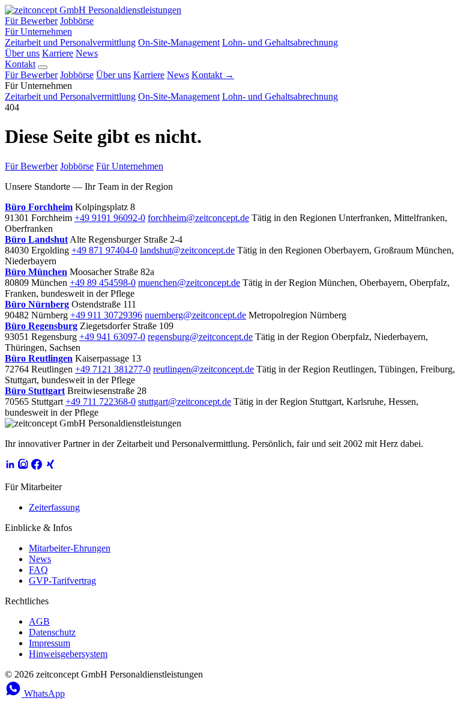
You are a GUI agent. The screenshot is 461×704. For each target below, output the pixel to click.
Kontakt (20, 64)
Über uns (22, 53)
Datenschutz (52, 632)
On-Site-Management (179, 42)
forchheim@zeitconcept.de (198, 218)
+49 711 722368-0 (100, 401)
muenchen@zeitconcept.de (189, 283)
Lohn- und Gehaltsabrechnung (280, 42)
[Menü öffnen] (42, 67)
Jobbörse (77, 21)
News (87, 53)
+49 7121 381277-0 (113, 369)
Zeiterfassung (54, 507)
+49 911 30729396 (106, 315)
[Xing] (49, 466)
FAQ (38, 570)
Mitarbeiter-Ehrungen (69, 548)
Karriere (57, 53)
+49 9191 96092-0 (109, 218)
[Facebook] (36, 466)
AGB (39, 621)
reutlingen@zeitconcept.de (203, 369)
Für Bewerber (31, 21)
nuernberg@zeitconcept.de (195, 315)
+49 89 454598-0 (103, 283)
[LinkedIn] (10, 466)
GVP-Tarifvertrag (62, 580)
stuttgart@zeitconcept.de (184, 401)
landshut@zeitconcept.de (187, 250)
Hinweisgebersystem (68, 654)
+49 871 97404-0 (104, 250)
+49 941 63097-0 (112, 337)
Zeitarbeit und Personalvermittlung (70, 42)
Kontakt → (212, 75)
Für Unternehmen (38, 31)
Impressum (49, 643)
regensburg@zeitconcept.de (200, 337)
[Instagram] (23, 466)
